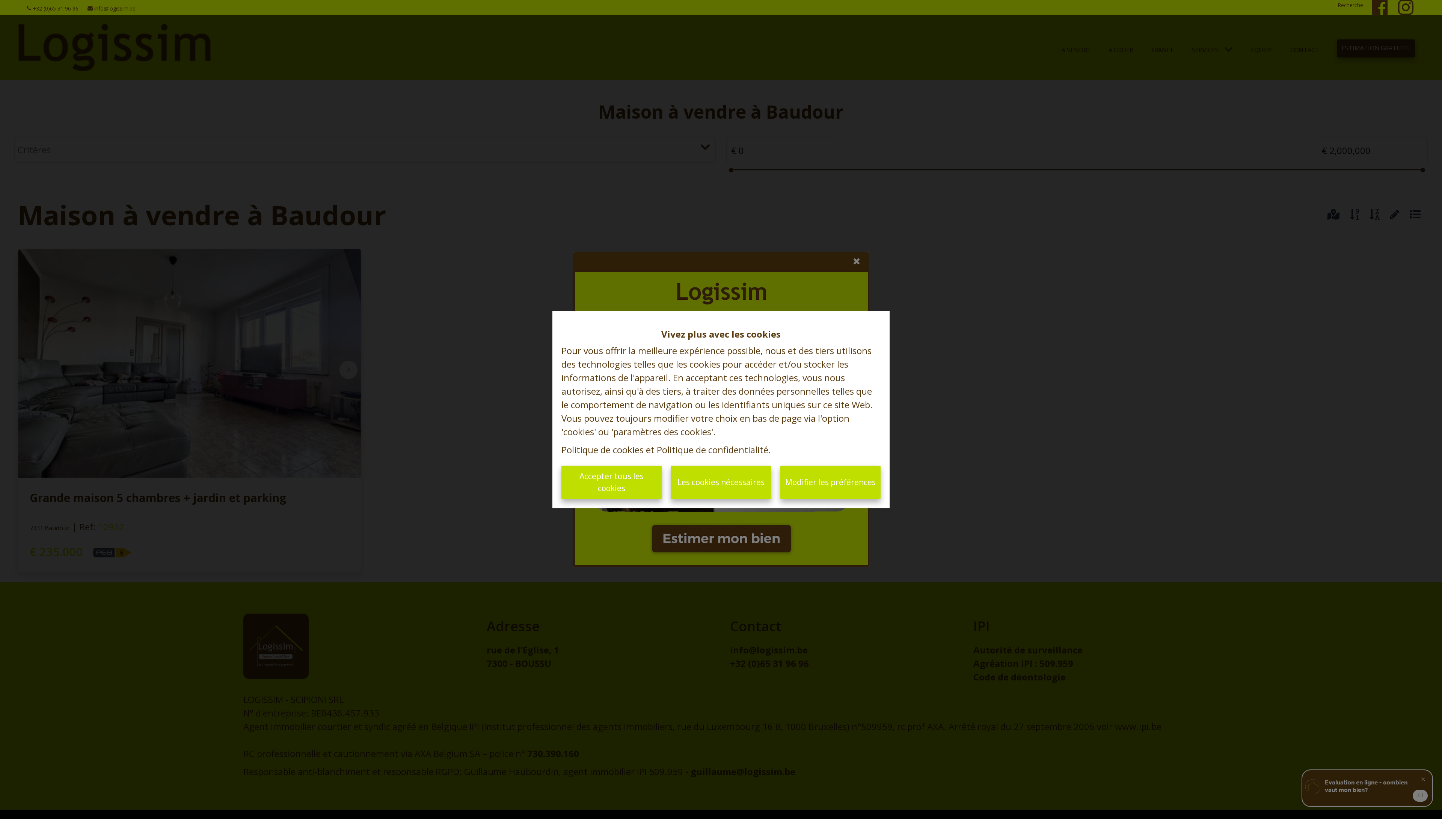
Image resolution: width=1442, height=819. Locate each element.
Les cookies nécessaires (721, 482)
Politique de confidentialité (712, 449)
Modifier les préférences (830, 482)
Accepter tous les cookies (611, 482)
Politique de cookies (602, 449)
